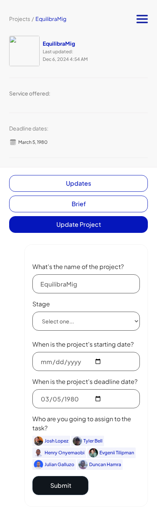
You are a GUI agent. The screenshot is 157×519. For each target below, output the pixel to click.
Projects (19, 18)
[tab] (78, 183)
